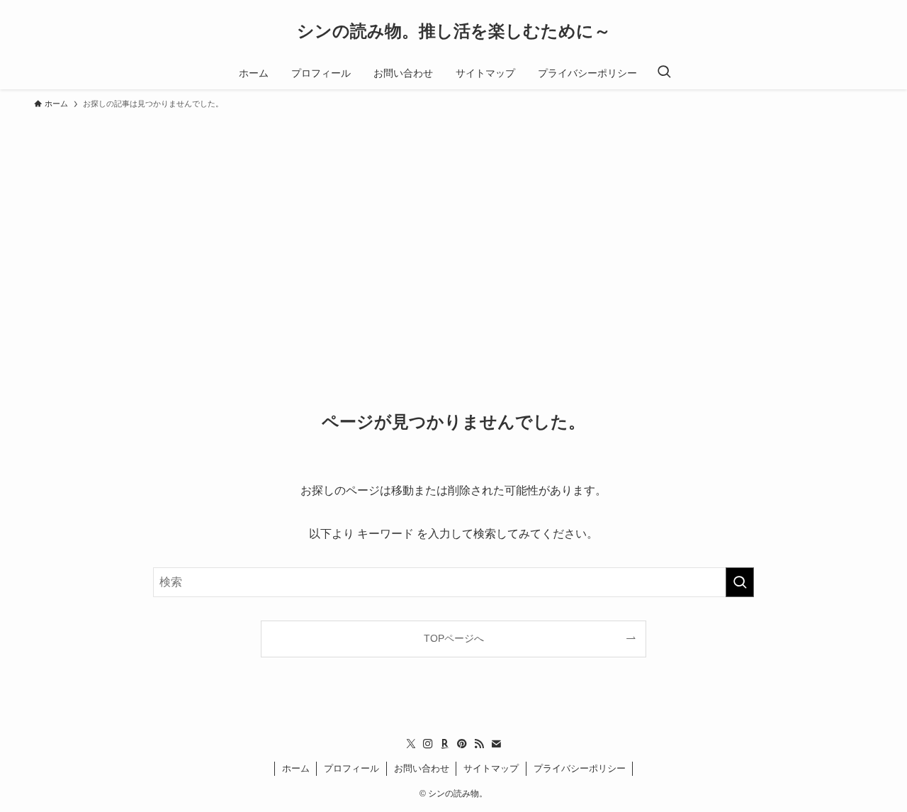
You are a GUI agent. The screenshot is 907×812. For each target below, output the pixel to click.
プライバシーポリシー (580, 768)
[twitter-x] (411, 744)
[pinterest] (462, 744)
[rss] (479, 744)
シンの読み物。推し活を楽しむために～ (454, 31)
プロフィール (351, 768)
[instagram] (428, 744)
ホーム (296, 768)
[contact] (496, 744)
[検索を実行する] (740, 582)
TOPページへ (454, 638)
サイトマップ (491, 768)
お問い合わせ (421, 768)
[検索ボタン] (664, 73)
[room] (445, 744)
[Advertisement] (453, 222)
